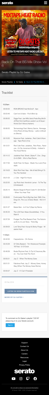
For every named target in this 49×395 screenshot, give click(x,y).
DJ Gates (19, 82)
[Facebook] (35, 379)
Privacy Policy (24, 365)
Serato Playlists (7, 82)
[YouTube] (13, 379)
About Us (24, 350)
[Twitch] (28, 379)
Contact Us (24, 346)
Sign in (10, 325)
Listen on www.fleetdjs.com (21, 291)
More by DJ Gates (13, 297)
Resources (24, 357)
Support (24, 343)
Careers (25, 354)
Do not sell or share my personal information (24, 388)
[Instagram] (20, 379)
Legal (24, 361)
